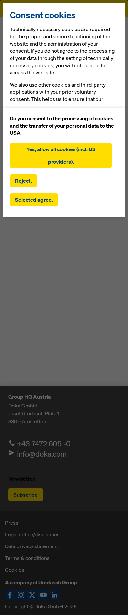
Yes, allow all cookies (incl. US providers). (61, 155)
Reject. (23, 180)
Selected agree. (34, 199)
